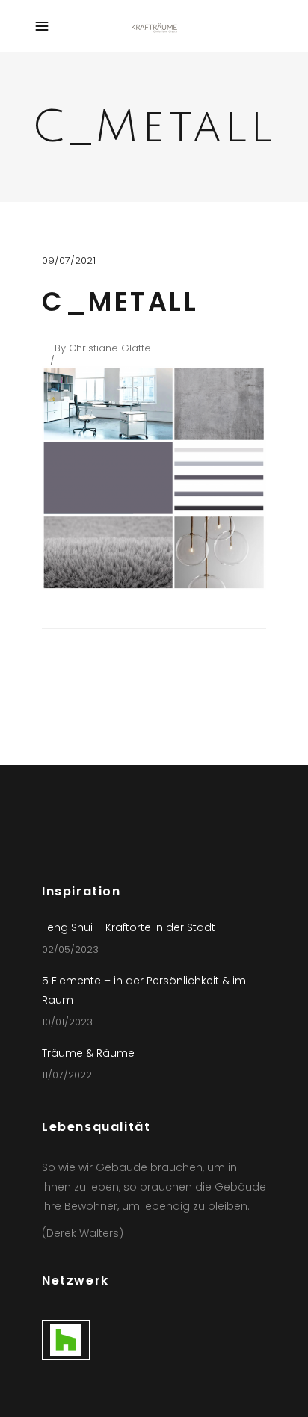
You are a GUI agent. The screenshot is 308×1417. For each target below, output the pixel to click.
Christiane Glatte (110, 348)
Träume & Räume (88, 1053)
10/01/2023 (67, 1022)
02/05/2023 (70, 949)
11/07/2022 (67, 1075)
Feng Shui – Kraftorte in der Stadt (128, 927)
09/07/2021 (69, 260)
